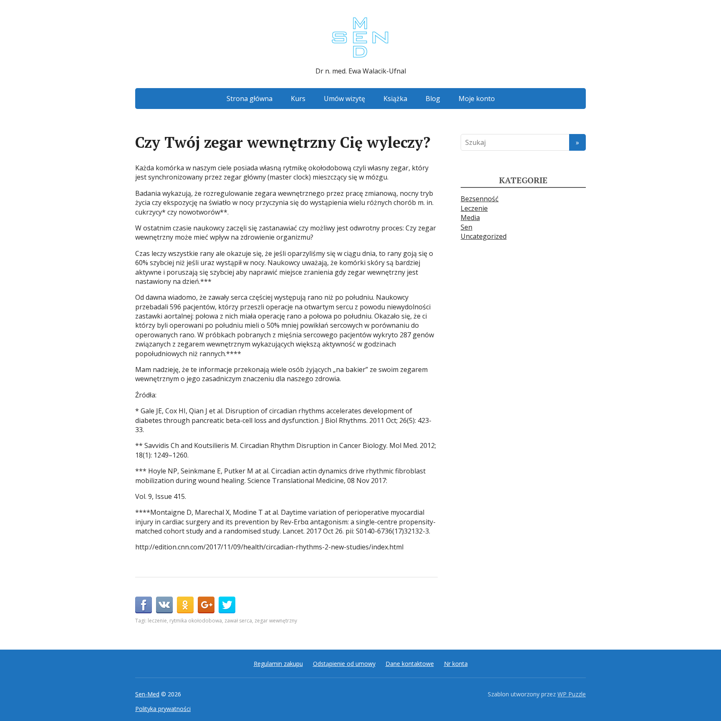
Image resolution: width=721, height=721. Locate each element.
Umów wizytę (344, 98)
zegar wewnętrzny (276, 620)
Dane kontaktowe (410, 664)
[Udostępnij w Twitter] (227, 605)
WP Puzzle (571, 694)
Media (470, 217)
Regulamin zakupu (278, 664)
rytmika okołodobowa (195, 620)
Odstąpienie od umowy (344, 664)
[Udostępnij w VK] (164, 605)
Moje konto (477, 98)
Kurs (298, 98)
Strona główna (249, 98)
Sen (466, 227)
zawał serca (238, 620)
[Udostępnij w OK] (185, 605)
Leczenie (474, 208)
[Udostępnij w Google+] (206, 605)
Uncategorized (484, 236)
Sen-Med (147, 694)
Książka (395, 98)
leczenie (157, 620)
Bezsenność (480, 198)
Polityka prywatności (163, 709)
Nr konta (456, 664)
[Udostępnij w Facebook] (143, 605)
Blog (433, 98)
